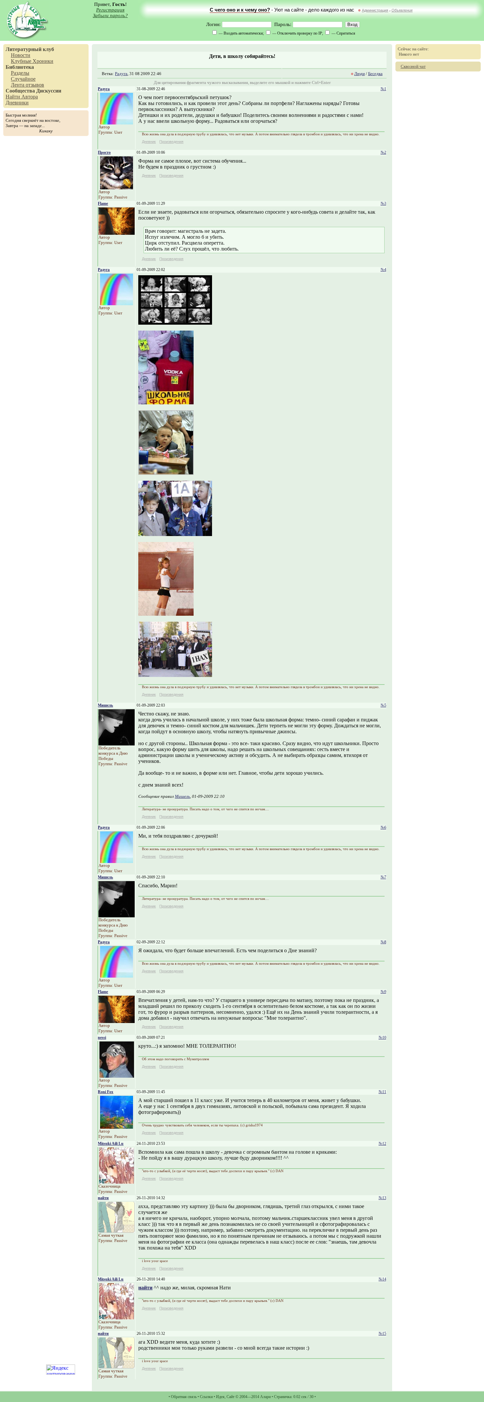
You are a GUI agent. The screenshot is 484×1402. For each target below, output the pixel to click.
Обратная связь (184, 1396)
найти (103, 1198)
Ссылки (206, 1396)
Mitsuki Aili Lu (110, 1143)
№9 (383, 991)
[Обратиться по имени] (116, 122)
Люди (359, 73)
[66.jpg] (166, 614)
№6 (383, 827)
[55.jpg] (175, 534)
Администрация (375, 10)
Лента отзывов (27, 85)
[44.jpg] (166, 473)
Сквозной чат (413, 66)
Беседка (375, 73)
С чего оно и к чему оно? (240, 10)
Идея (220, 1396)
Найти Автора (22, 96)
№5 (383, 705)
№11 (382, 1092)
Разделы (20, 73)
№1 (383, 89)
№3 (383, 203)
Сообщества (20, 91)
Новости (20, 55)
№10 (382, 1037)
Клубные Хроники (32, 61)
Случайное (23, 79)
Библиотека (20, 67)
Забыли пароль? (110, 15)
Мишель (105, 705)
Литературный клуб (30, 49)
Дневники (17, 102)
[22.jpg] (166, 402)
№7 (383, 877)
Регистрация (110, 10)
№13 (382, 1198)
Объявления (402, 10)
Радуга (121, 73)
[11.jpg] (175, 323)
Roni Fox (105, 1092)
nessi (102, 1037)
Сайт (230, 1396)
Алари (265, 1396)
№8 (383, 942)
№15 (382, 1333)
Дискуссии (48, 91)
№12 (382, 1143)
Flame (103, 203)
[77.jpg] (175, 675)
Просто (104, 152)
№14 (382, 1279)
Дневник (149, 142)
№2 (383, 152)
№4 (383, 269)
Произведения (171, 142)
